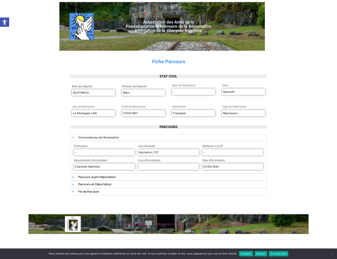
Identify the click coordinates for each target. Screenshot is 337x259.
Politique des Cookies (168, 224)
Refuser (260, 253)
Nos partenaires (237, 224)
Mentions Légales (135, 224)
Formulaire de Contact (205, 224)
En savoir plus (279, 253)
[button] (4, 22)
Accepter (246, 253)
